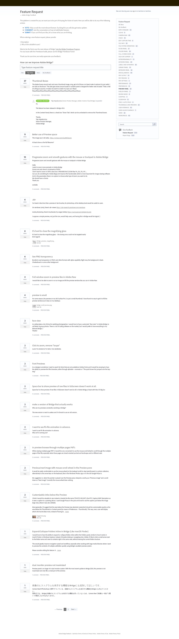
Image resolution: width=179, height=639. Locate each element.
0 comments (35, 146)
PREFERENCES (123, 86)
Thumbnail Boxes (40, 80)
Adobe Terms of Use (102, 633)
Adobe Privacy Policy (114, 633)
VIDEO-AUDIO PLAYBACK (126, 110)
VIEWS (120, 113)
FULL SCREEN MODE (125, 54)
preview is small (39, 295)
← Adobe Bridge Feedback (28, 15)
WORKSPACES (123, 115)
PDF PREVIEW (123, 78)
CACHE (121, 32)
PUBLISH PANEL (123, 91)
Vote (25, 87)
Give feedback (128, 130)
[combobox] (136, 124)
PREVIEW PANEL (45, 95)
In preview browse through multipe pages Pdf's (53, 447)
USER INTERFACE (124, 107)
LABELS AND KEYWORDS (126, 65)
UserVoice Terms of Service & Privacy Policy (84, 633)
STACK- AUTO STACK (125, 102)
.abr (34, 199)
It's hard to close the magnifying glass (49, 231)
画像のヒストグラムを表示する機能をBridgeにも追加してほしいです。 (67, 585)
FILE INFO (122, 43)
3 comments (35, 220)
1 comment (35, 376)
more (67, 511)
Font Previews (38, 363)
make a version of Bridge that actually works (52, 404)
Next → (73, 609)
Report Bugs (127, 135)
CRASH (121, 38)
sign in (134, 11)
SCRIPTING (122, 97)
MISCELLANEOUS (124, 73)
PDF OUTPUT (123, 75)
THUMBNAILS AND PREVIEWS (128, 105)
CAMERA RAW (123, 35)
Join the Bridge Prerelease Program (68, 49)
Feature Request (128, 133)
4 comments (35, 189)
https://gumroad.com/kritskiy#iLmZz (79, 212)
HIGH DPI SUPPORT (124, 57)
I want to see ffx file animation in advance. (51, 427)
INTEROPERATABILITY (125, 59)
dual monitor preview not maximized (49, 565)
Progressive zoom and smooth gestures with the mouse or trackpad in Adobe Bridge (70, 157)
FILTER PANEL (123, 49)
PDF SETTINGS (123, 81)
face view (36, 320)
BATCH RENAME (123, 30)
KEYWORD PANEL (124, 62)
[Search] (154, 124)
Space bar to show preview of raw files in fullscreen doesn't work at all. (64, 386)
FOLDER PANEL (123, 51)
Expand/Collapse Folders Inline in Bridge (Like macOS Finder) (60, 531)
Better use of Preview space (44, 134)
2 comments (35, 484)
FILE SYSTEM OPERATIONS (127, 46)
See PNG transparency (42, 256)
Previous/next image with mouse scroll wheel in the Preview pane (62, 467)
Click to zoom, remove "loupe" (46, 345)
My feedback (46, 73)
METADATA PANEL (124, 70)
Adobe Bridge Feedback (65, 633)
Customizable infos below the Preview (49, 494)
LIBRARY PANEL (123, 67)
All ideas (121, 24)
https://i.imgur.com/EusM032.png (60, 138)
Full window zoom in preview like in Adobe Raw (54, 277)
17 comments (35, 95)
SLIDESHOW (122, 99)
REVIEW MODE (123, 94)
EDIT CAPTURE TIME (125, 40)
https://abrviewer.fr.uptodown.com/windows (71, 207)
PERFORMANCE (123, 83)
